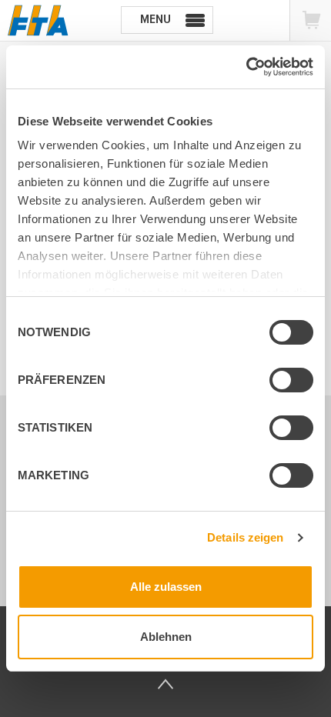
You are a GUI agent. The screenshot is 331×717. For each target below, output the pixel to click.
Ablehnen (166, 636)
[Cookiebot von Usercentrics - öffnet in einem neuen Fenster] (246, 67)
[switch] (278, 382)
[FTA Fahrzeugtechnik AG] (38, 20)
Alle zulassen (166, 586)
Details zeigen (245, 537)
